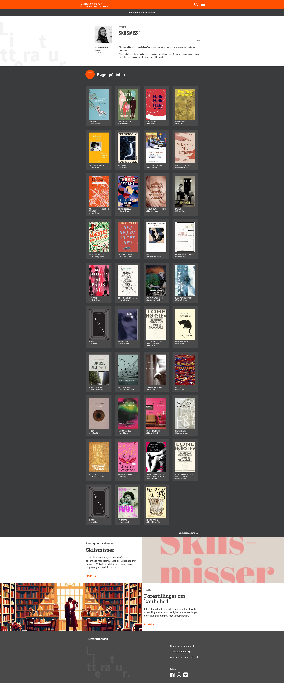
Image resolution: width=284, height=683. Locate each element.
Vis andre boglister (187, 533)
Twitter (185, 675)
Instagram (179, 675)
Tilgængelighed (178, 651)
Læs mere (96, 122)
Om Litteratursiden (180, 646)
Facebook (172, 675)
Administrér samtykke (182, 657)
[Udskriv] (198, 40)
